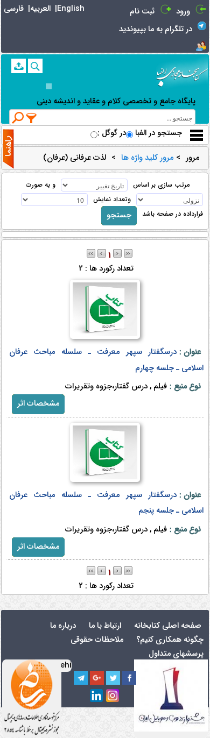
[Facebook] (129, 678)
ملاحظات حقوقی (97, 640)
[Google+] (97, 678)
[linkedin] (97, 696)
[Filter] (31, 117)
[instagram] (113, 696)
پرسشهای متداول (176, 654)
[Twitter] (113, 678)
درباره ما (63, 626)
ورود (183, 11)
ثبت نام (142, 11)
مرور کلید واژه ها (147, 158)
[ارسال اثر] (18, 66)
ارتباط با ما (105, 626)
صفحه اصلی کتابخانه (167, 626)
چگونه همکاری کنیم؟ (170, 640)
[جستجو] (35, 66)
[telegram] (81, 678)
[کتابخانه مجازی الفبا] (182, 72)
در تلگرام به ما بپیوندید (155, 29)
